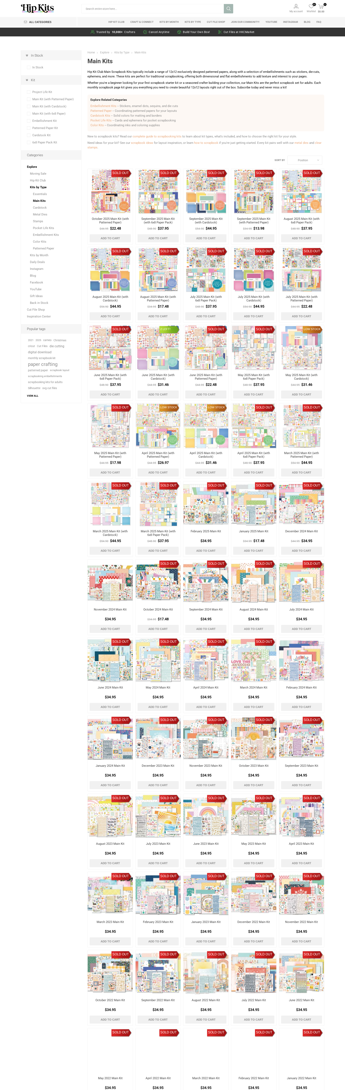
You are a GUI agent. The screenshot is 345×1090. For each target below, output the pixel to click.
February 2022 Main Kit (254, 1078)
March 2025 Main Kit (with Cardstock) (110, 533)
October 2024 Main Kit (158, 609)
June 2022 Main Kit (301, 1000)
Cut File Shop (36, 309)
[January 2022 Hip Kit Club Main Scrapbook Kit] (301, 1050)
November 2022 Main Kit (301, 922)
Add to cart (110, 238)
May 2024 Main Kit (158, 687)
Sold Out (120, 173)
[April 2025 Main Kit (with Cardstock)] (205, 425)
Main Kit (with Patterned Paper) (53, 99)
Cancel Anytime (159, 32)
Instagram (36, 269)
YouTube (36, 289)
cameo (47, 340)
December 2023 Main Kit (158, 766)
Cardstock (40, 207)
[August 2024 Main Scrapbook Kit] (253, 582)
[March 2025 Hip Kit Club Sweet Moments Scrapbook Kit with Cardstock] (110, 503)
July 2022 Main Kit (254, 1000)
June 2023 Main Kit (206, 844)
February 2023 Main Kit (158, 922)
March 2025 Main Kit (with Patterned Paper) (301, 454)
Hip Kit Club (38, 180)
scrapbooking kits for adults (45, 382)
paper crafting (43, 364)
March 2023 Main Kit (110, 922)
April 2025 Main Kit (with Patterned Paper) (158, 454)
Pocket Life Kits (101, 120)
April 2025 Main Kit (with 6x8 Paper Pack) (253, 454)
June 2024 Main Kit (110, 687)
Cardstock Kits (100, 115)
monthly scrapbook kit (42, 358)
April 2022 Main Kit (158, 1078)
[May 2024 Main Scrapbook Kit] (158, 660)
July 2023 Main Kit (158, 844)
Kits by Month (39, 255)
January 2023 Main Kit (206, 922)
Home (91, 52)
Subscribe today (248, 87)
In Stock (37, 67)
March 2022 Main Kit (206, 1078)
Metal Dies (40, 214)
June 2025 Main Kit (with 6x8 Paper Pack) (110, 376)
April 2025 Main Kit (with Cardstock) (206, 454)
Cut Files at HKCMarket (239, 32)
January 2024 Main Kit (110, 766)
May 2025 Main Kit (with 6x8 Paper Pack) (254, 376)
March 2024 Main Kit (253, 687)
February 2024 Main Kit (301, 687)
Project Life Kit (42, 92)
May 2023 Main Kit (253, 844)
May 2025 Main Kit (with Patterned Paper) (110, 454)
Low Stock (312, 329)
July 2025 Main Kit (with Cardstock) (254, 298)
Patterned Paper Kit (45, 128)
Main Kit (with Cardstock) (49, 106)
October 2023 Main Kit (254, 766)
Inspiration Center (39, 316)
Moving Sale (38, 173)
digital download (40, 352)
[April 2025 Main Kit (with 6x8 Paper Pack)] (253, 425)
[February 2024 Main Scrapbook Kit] (301, 660)
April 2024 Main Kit (205, 687)
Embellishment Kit (44, 121)
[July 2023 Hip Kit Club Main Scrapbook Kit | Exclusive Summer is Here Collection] (158, 816)
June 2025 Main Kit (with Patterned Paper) (205, 376)
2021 (31, 340)
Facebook (36, 282)
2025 (38, 340)
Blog (33, 275)
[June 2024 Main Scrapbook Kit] (110, 660)
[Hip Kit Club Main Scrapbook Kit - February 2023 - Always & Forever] (158, 894)
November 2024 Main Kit (110, 609)
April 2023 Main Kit (301, 844)
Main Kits (39, 201)
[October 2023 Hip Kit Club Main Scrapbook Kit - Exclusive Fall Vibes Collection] (253, 738)
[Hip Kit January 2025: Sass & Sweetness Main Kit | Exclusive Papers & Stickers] (253, 503)
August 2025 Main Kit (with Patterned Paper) (158, 298)
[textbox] (152, 8)
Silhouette (34, 388)
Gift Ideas (36, 296)
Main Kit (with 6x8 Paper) (48, 113)
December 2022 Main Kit (253, 922)
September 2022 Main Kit (158, 1000)
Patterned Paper (101, 111)
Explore (32, 167)
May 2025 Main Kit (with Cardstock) (301, 376)
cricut (31, 346)
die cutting (57, 346)
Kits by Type (38, 187)
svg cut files (49, 388)
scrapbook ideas (142, 143)
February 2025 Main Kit (206, 531)
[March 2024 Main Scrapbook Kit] (253, 660)
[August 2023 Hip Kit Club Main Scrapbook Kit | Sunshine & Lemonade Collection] (110, 816)
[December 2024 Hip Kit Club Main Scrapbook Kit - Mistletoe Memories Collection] (301, 503)
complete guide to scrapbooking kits (157, 136)
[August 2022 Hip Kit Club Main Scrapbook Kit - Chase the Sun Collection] (205, 972)
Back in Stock (39, 303)
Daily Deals (37, 262)
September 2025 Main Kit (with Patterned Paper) (253, 220)
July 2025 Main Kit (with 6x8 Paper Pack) (206, 298)
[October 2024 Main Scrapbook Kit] (158, 582)
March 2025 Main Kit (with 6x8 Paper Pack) (158, 533)
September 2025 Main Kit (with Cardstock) (206, 220)
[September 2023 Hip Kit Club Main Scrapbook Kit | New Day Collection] (301, 738)
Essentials (40, 194)
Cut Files (42, 346)
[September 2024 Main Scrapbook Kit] (205, 582)
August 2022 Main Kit (206, 1000)
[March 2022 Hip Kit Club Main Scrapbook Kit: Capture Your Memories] (205, 1050)
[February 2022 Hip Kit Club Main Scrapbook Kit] (253, 1050)
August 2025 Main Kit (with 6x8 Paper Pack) (301, 220)
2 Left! (165, 329)
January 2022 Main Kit (301, 1078)
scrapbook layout (59, 370)
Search (228, 8)
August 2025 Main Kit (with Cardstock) (110, 298)
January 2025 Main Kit (253, 531)
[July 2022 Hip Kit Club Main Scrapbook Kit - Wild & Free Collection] (253, 972)
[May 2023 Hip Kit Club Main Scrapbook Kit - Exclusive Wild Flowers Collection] (253, 816)
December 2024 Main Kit (301, 531)
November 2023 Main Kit (205, 766)
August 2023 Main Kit (110, 844)
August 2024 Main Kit (254, 609)
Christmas (60, 340)
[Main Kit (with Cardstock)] (205, 191)
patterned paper (38, 370)
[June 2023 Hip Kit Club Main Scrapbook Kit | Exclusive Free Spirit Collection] (205, 816)
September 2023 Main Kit (301, 766)
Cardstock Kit (41, 135)
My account (296, 11)
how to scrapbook (206, 143)
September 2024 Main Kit (206, 609)
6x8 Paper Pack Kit (44, 142)
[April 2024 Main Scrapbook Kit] (205, 660)
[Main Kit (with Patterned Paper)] (110, 191)
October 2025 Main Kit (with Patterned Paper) (110, 220)
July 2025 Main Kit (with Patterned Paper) (301, 298)
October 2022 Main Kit (110, 1000)
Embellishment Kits (103, 106)
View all (32, 395)
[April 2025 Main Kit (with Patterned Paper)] (158, 425)
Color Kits (97, 125)
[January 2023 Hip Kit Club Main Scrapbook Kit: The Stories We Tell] (205, 894)
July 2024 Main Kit (301, 609)
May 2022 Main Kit (110, 1078)
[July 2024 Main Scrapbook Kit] (301, 582)
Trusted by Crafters (115, 32)
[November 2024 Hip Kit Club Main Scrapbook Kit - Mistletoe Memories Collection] (110, 582)
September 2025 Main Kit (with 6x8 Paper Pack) (158, 220)
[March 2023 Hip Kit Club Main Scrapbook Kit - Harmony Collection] (110, 894)
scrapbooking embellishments (45, 376)
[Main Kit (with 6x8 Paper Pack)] (158, 191)
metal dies (301, 143)
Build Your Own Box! (196, 32)
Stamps (38, 221)
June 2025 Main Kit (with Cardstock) (158, 376)
